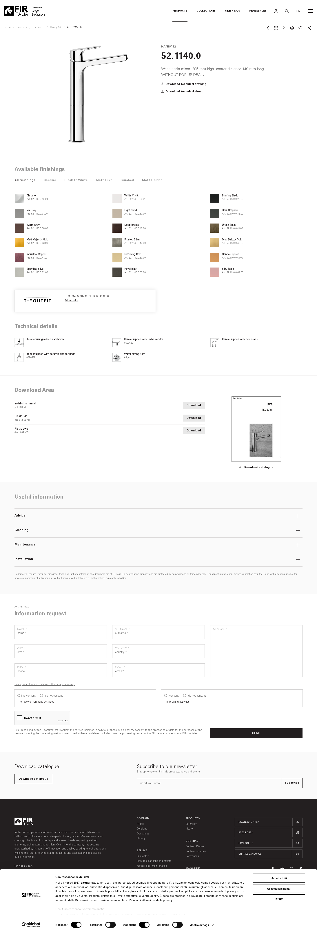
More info (71, 300)
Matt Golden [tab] (152, 180)
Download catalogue (258, 467)
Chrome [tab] (50, 180)
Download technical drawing (185, 84)
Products (179, 11)
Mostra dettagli (199, 924)
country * (122, 648)
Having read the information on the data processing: (44, 684)
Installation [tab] (23, 559)
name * (22, 629)
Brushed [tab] (127, 180)
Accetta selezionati (279, 888)
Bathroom (191, 823)
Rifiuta (279, 898)
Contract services (196, 851)
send (256, 733)
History (141, 838)
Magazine (193, 868)
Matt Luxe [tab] (104, 180)
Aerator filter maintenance (152, 865)
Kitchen (190, 828)
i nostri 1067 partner (77, 882)
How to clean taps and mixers (154, 861)
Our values (143, 833)
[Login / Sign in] (276, 11)
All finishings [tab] (24, 180)
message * (220, 629)
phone (21, 667)
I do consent (28, 695)
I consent (173, 695)
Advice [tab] (19, 515)
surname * (122, 629)
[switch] (110, 925)
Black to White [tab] (76, 180)
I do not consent (53, 695)
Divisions (142, 828)
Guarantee (143, 856)
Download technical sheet (184, 91)
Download (194, 405)
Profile (140, 823)
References (258, 11)
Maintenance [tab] (24, 544)
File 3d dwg (21, 428)
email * (120, 667)
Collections (206, 11)
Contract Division (195, 846)
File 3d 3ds (20, 416)
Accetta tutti (279, 878)
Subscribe (292, 782)
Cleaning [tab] (21, 530)
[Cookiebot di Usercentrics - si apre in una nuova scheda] (31, 925)
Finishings (232, 11)
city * (21, 648)
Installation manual (25, 403)
